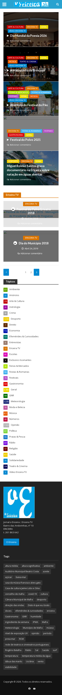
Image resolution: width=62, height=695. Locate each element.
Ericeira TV (32, 27)
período (47, 633)
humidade (36, 616)
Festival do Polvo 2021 (25, 139)
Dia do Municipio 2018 (34, 243)
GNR (24, 616)
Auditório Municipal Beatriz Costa (22, 571)
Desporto (13, 161)
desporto (41, 599)
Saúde (45, 650)
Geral (44, 27)
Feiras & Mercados (18, 92)
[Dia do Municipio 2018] (31, 245)
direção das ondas (14, 605)
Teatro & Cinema (28, 61)
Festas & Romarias (41, 92)
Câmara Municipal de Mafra (19, 599)
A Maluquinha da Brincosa (27, 70)
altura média (11, 565)
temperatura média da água (36, 655)
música (50, 627)
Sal (36, 650)
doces (8, 610)
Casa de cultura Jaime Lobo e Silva (22, 588)
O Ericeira (11, 542)
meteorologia (12, 627)
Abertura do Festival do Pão (29, 105)
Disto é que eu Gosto (38, 605)
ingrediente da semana (17, 622)
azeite (46, 571)
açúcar (8, 577)
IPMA (35, 622)
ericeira (51, 610)
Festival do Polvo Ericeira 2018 (34, 211)
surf (55, 650)
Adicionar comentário (20, 40)
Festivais (13, 96)
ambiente (49, 565)
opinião (35, 633)
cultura (44, 594)
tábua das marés (13, 661)
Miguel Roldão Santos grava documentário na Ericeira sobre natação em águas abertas (28, 170)
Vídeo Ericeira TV (17, 31)
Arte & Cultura (15, 27)
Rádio (28, 650)
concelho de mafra (14, 594)
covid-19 (32, 594)
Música (12, 61)
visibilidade (11, 667)
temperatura (11, 655)
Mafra (45, 622)
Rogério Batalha (13, 650)
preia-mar (10, 638)
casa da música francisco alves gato (23, 582)
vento (41, 661)
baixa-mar (21, 577)
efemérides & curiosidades (29, 610)
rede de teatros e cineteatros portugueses (27, 644)
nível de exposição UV (16, 633)
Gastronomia (16, 135)
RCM (21, 638)
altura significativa (31, 565)
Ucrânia (30, 661)
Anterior (6, 272)
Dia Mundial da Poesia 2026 (28, 35)
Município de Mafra (33, 627)
